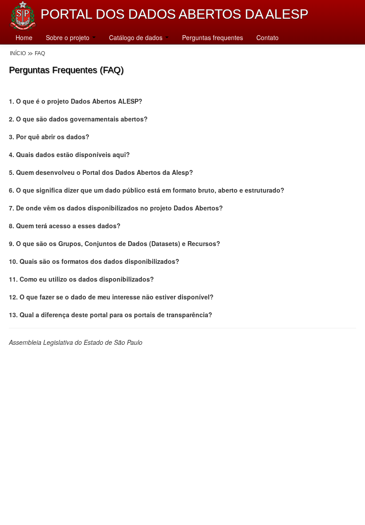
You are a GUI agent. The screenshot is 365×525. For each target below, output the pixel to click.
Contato (267, 37)
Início (18, 53)
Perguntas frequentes (212, 37)
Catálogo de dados (136, 37)
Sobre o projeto (68, 37)
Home (24, 37)
